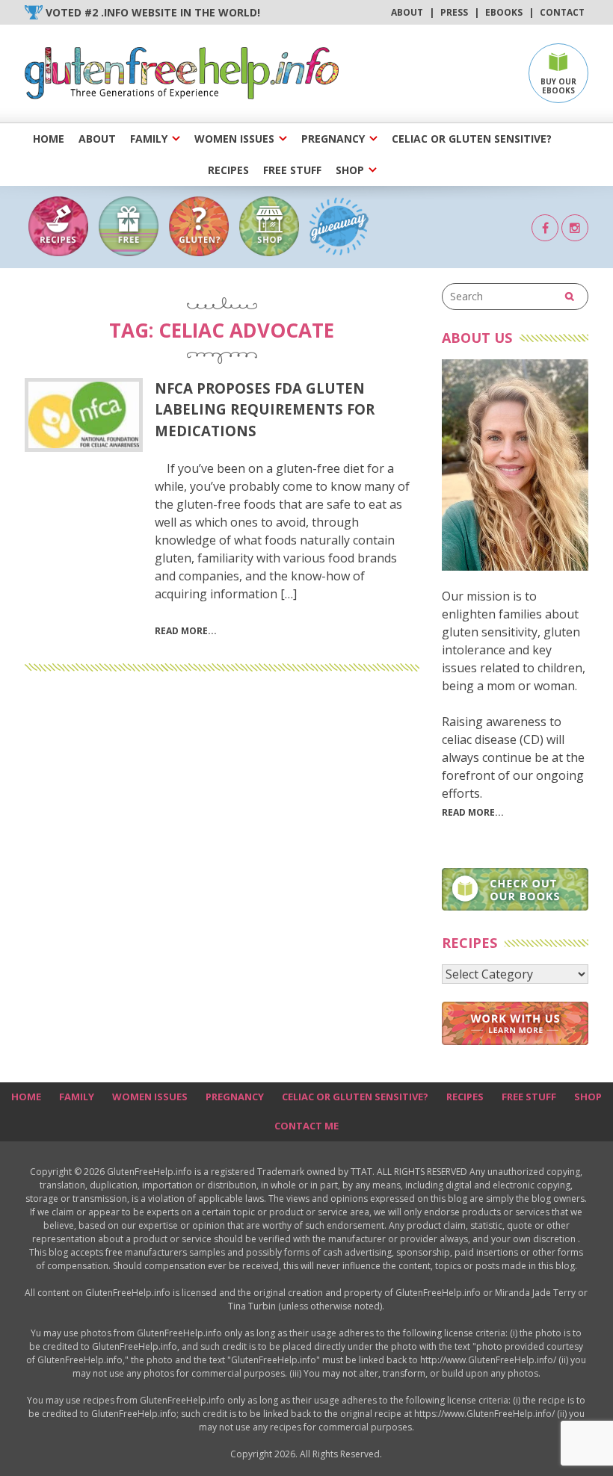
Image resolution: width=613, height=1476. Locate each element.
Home (48, 138)
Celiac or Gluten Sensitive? (472, 138)
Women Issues (234, 138)
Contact (562, 12)
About (407, 12)
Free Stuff (292, 170)
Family (148, 138)
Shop (350, 170)
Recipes (228, 170)
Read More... (473, 812)
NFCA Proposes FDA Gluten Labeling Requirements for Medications (265, 409)
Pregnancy (333, 138)
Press (454, 12)
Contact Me (306, 1125)
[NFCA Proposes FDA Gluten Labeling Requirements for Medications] (84, 415)
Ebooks (504, 12)
